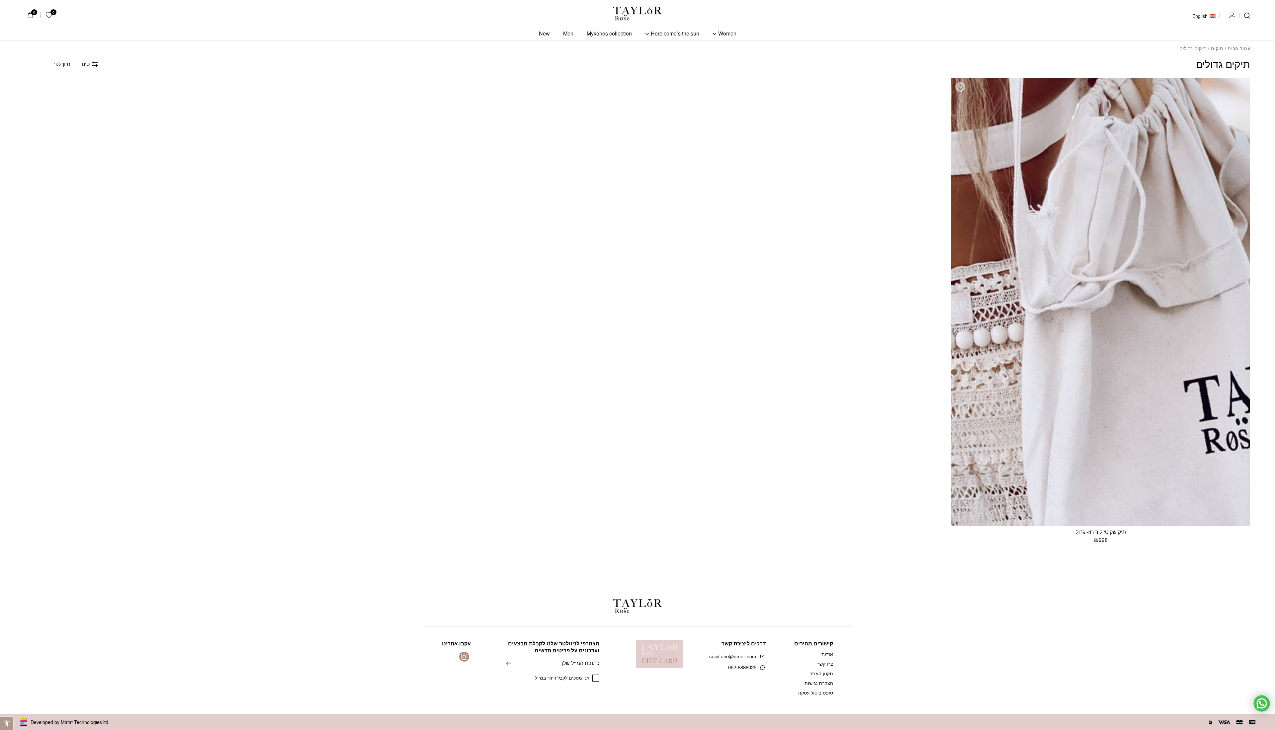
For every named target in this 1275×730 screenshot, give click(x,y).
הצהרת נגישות (819, 683)
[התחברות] (1232, 16)
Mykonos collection (609, 33)
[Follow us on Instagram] (464, 657)
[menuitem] (1204, 15)
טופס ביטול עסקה (815, 692)
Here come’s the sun (675, 33)
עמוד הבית (1239, 48)
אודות (827, 654)
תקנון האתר (821, 673)
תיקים (1217, 48)
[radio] (1247, 548)
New (544, 33)
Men (568, 33)
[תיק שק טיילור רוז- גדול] (1100, 302)
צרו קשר (825, 663)
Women (727, 33)
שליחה (513, 663)
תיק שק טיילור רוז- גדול (1101, 532)
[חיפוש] (1247, 16)
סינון (85, 64)
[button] (960, 87)
